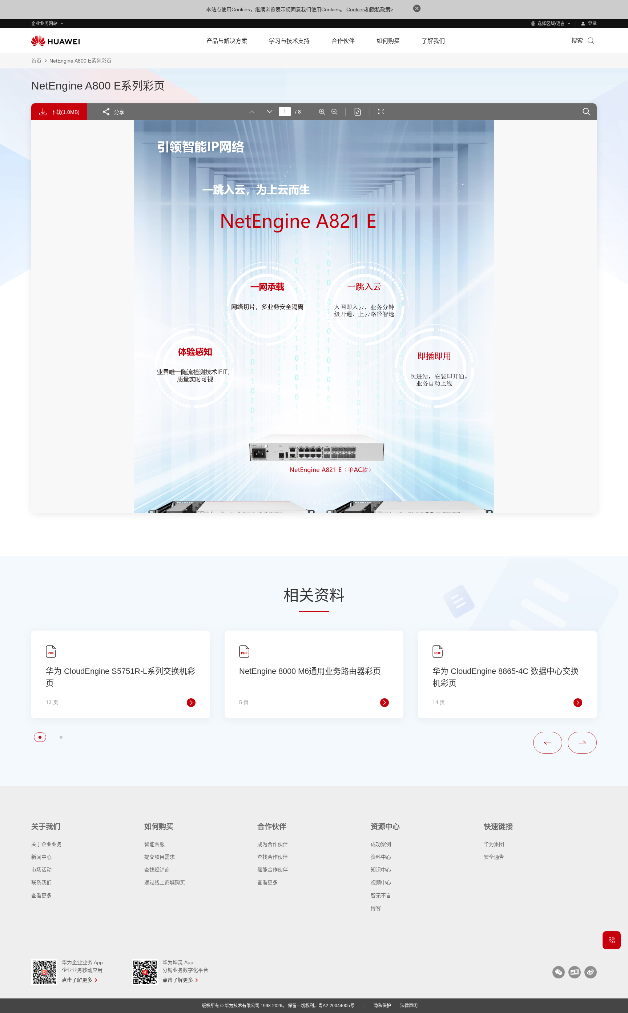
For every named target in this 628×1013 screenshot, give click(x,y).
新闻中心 (41, 857)
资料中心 (381, 857)
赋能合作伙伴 (272, 870)
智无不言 (381, 895)
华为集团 (494, 844)
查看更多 (41, 895)
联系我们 (41, 882)
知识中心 (381, 870)
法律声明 (409, 1005)
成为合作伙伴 (272, 844)
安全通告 (494, 857)
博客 (376, 908)
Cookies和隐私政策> (369, 9)
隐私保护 (382, 1005)
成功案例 (381, 844)
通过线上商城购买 (164, 882)
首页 (36, 61)
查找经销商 (157, 870)
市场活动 (41, 870)
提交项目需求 (159, 857)
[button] (40, 737)
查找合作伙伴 (272, 857)
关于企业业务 (46, 844)
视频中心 (381, 882)
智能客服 (154, 844)
